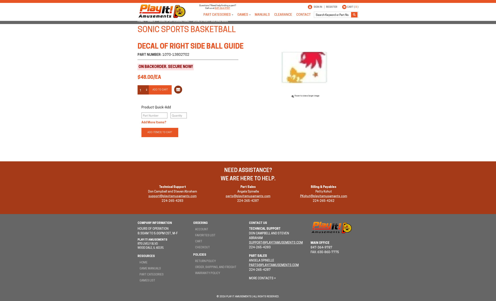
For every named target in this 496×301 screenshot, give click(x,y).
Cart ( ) (352, 7)
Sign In (318, 7)
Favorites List (205, 235)
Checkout (202, 247)
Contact (303, 14)
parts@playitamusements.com (248, 196)
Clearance (283, 14)
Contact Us (258, 223)
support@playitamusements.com (172, 196)
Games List (147, 280)
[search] (333, 14)
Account (201, 229)
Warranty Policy (207, 273)
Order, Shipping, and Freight (215, 267)
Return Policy (205, 261)
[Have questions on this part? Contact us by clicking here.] (178, 90)
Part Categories (217, 14)
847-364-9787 (222, 8)
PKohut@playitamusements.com (323, 196)
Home (143, 262)
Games (242, 14)
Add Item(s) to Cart (159, 132)
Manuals (262, 14)
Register (331, 7)
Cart (198, 241)
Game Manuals (150, 268)
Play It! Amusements (162, 11)
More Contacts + (262, 278)
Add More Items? (153, 122)
